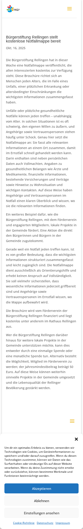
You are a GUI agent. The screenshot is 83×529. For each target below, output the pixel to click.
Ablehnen (41, 501)
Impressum (63, 523)
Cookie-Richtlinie (24, 523)
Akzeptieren (41, 488)
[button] (76, 439)
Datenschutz (45, 523)
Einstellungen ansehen (41, 513)
